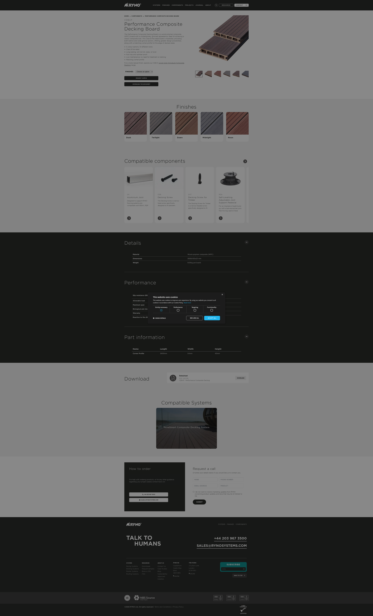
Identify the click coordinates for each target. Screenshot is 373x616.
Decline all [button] (194, 318)
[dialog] (186, 308)
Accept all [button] (212, 318)
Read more (187, 303)
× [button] (222, 294)
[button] (159, 318)
